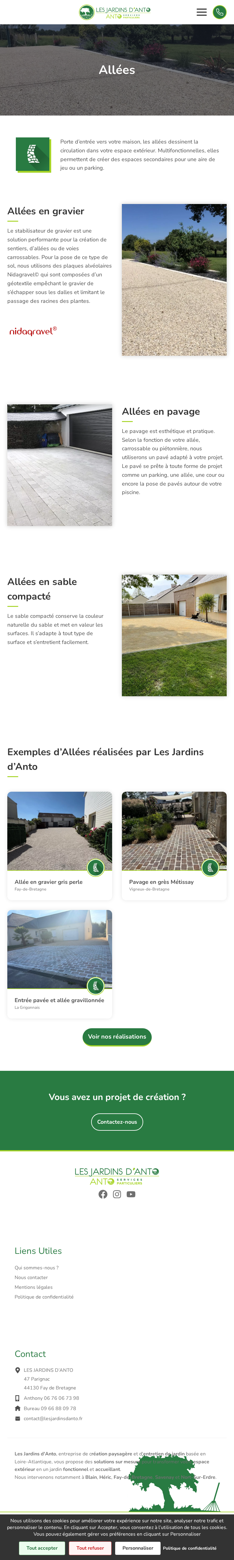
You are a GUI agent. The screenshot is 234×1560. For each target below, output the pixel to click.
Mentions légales (34, 1287)
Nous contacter (31, 1277)
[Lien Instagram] (117, 1194)
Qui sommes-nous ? (36, 1267)
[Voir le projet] (59, 831)
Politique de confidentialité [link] (190, 1548)
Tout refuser (90, 1548)
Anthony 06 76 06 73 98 (51, 1398)
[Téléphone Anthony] (220, 12)
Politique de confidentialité (44, 1297)
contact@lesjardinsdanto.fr (53, 1418)
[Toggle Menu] (201, 12)
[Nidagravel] (33, 331)
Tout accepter (42, 1548)
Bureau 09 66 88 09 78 (50, 1408)
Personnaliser (137, 1548)
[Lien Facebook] (103, 1194)
